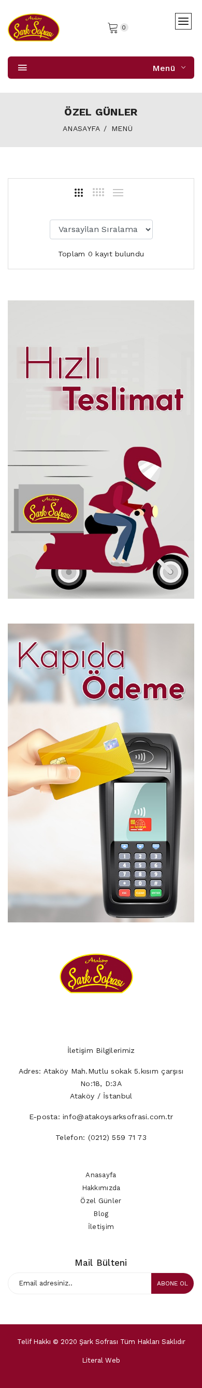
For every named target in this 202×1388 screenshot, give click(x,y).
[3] (79, 192)
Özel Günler (100, 1201)
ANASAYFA (81, 128)
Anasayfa (100, 1175)
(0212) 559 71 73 (117, 1137)
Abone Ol (172, 1283)
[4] (98, 192)
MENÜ (122, 128)
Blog (100, 1214)
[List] (118, 192)
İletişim (101, 1227)
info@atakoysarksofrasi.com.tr (118, 1116)
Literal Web (101, 1360)
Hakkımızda (101, 1188)
